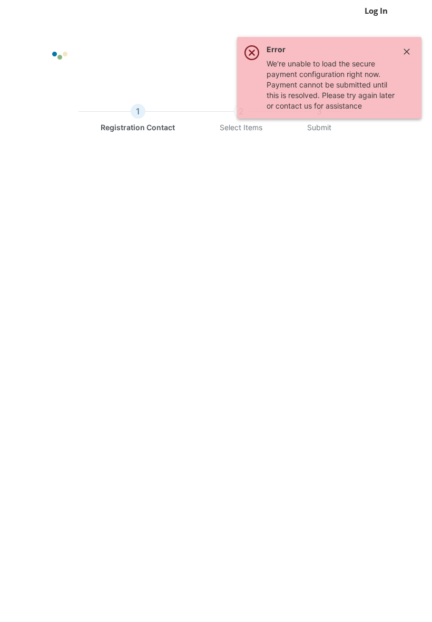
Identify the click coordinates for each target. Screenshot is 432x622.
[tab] (138, 118)
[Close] (406, 51)
